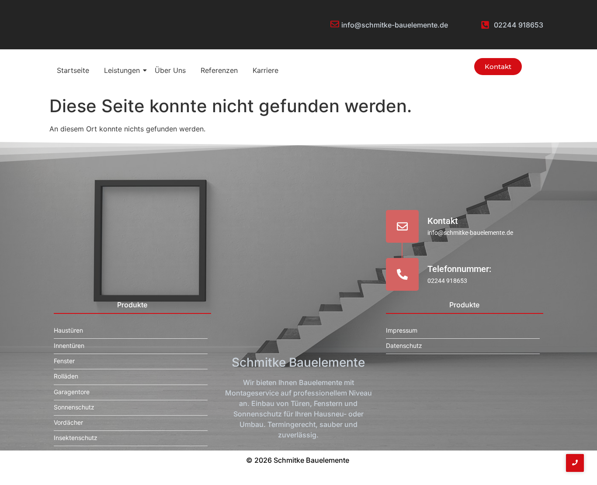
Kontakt (442, 221)
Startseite (73, 70)
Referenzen (219, 70)
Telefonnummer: (459, 269)
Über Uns (170, 70)
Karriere (265, 70)
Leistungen (122, 70)
